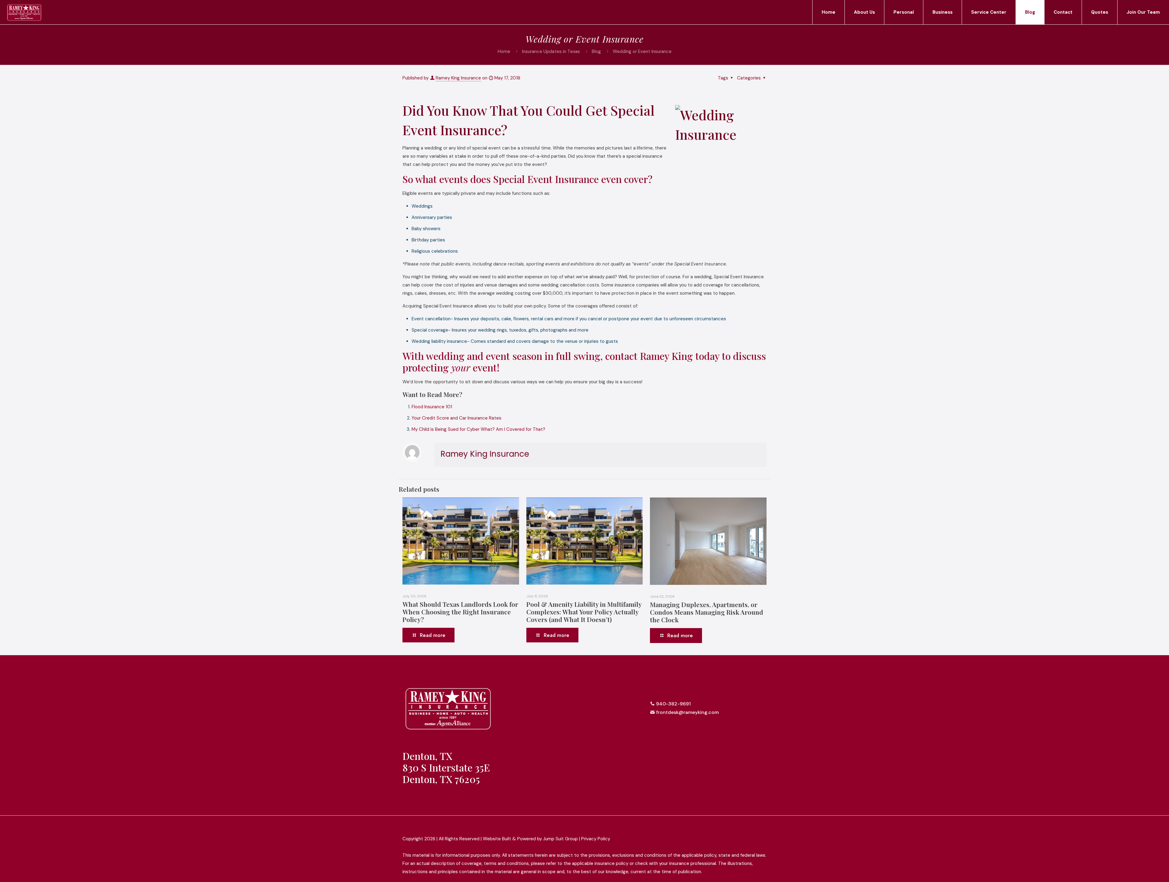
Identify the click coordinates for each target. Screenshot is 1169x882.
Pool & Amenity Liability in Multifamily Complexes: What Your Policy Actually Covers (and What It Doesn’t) (583, 612)
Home (504, 51)
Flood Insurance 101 (432, 407)
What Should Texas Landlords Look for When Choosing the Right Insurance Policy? (460, 612)
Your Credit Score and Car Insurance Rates (456, 418)
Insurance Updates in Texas (551, 51)
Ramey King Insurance (458, 78)
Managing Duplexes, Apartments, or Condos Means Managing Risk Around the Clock (706, 612)
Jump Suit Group (560, 839)
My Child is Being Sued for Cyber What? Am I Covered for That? (478, 429)
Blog (596, 51)
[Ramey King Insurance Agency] (24, 12)
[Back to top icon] (760, 828)
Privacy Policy (595, 839)
